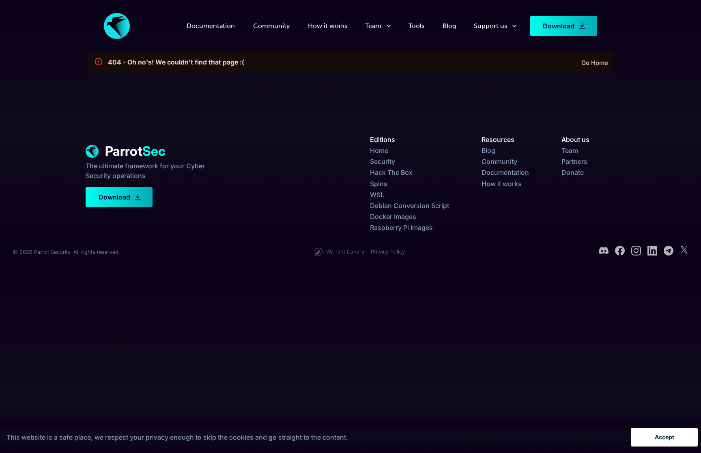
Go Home (594, 63)
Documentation (211, 26)
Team (373, 26)
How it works (327, 26)
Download (558, 26)
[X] (684, 252)
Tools (416, 26)
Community (271, 26)
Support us (490, 26)
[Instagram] (636, 252)
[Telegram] (668, 252)
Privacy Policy (388, 252)
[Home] (117, 26)
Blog (449, 26)
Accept (664, 437)
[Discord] (604, 252)
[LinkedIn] (652, 252)
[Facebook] (620, 252)
